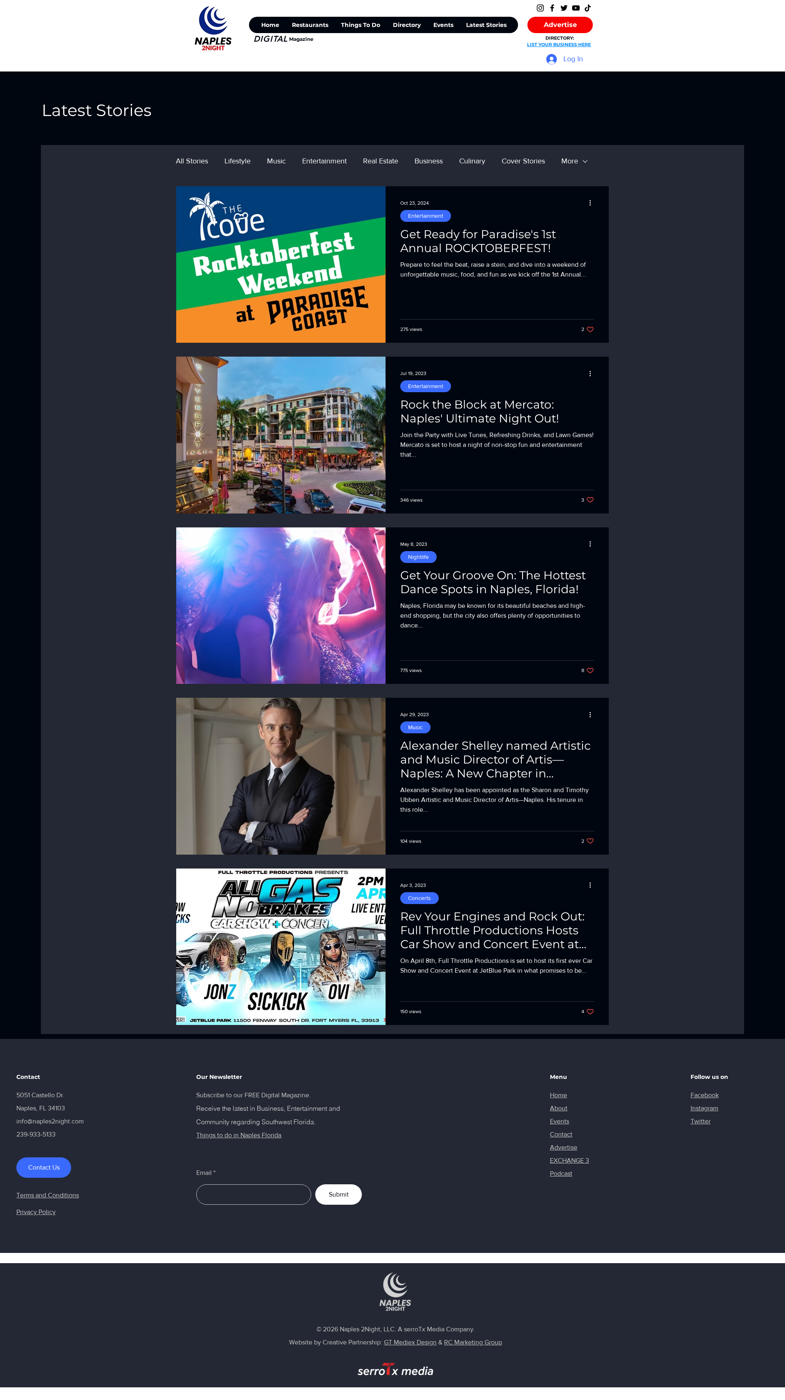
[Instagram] (540, 8)
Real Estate (380, 161)
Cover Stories (523, 161)
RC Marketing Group (473, 1342)
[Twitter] (564, 8)
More (569, 161)
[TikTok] (587, 8)
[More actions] (593, 203)
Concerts (419, 898)
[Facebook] (552, 8)
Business (429, 161)
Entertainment (324, 161)
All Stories (192, 161)
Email (204, 1173)
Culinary (472, 161)
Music (276, 161)
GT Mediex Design (410, 1342)
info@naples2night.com (50, 1121)
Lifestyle (237, 161)
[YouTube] (576, 8)
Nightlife (418, 557)
